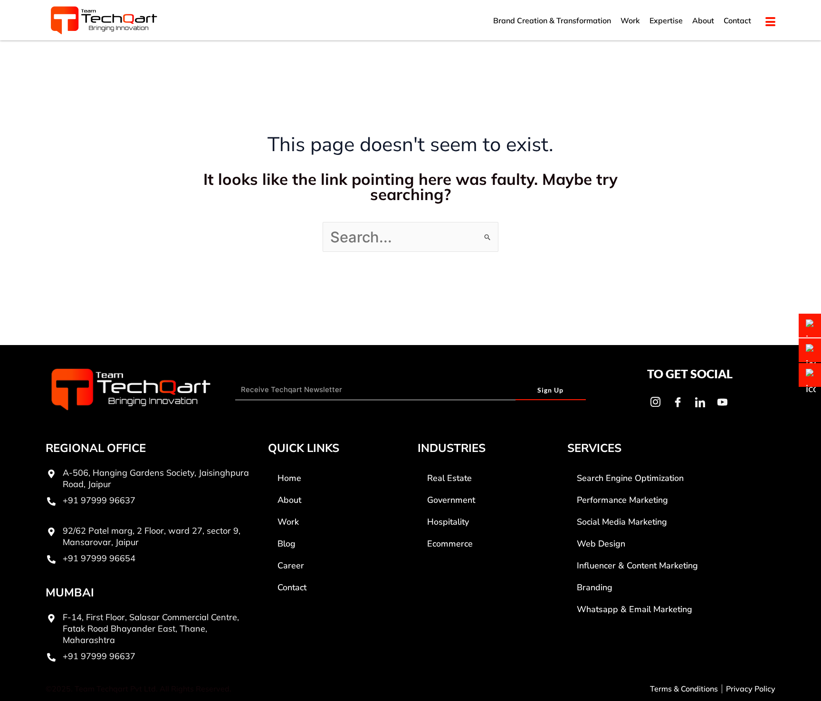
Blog (286, 543)
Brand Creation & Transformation (552, 20)
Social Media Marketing (622, 522)
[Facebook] (677, 402)
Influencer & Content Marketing (637, 565)
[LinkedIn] (699, 402)
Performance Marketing (622, 500)
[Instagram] (655, 402)
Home (289, 478)
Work (630, 20)
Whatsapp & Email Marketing (634, 609)
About (703, 20)
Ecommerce (450, 543)
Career (290, 565)
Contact (737, 20)
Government (451, 500)
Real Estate (449, 478)
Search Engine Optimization (630, 478)
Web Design (601, 543)
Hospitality (448, 522)
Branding (594, 587)
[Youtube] (722, 402)
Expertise (666, 20)
